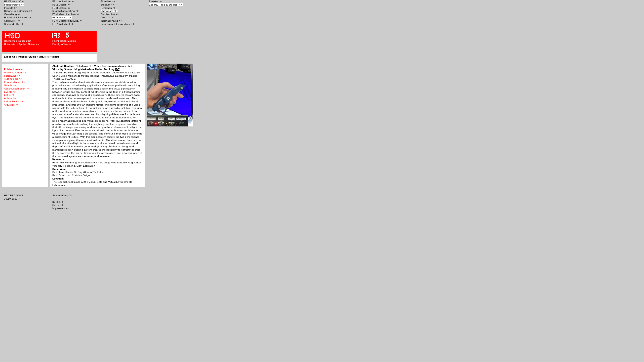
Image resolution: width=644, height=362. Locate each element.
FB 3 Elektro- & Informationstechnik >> (65, 10)
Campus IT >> (12, 20)
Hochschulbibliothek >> (18, 17)
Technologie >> (13, 78)
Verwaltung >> (12, 14)
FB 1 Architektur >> (63, 1)
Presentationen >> (15, 72)
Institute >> (11, 8)
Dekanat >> (108, 17)
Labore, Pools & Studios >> (166, 4)
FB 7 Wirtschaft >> (63, 24)
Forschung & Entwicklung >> (118, 24)
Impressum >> (60, 208)
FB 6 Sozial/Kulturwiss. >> (67, 20)
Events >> (10, 91)
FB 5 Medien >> (62, 17)
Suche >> (58, 205)
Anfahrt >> (10, 98)
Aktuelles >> (108, 1)
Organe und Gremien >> (18, 11)
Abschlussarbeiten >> (16, 88)
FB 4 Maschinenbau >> (66, 14)
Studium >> (108, 4)
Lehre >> (9, 95)
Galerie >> (10, 85)
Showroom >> (109, 11)
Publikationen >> (14, 69)
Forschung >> (12, 75)
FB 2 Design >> (61, 4)
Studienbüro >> (110, 14)
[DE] (117, 69)
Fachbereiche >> (14, 4)
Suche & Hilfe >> (14, 24)
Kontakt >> (59, 202)
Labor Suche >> (13, 101)
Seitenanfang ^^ (62, 195)
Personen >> (108, 8)
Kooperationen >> (14, 82)
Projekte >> (156, 1)
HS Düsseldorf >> (14, 1)
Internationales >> (112, 20)
